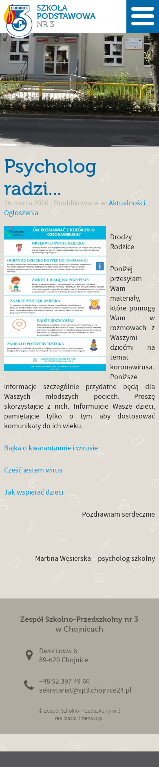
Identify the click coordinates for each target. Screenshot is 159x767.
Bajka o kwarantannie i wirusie (51, 448)
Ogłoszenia (21, 213)
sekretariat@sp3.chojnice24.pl (85, 690)
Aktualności (127, 203)
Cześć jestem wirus (33, 470)
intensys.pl (91, 718)
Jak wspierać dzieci (33, 492)
